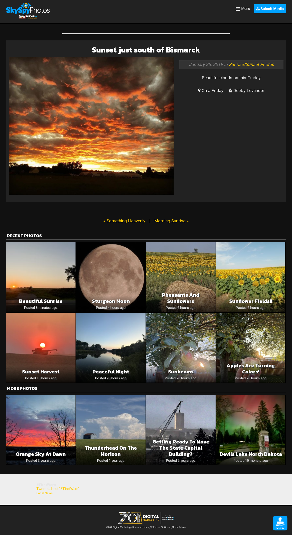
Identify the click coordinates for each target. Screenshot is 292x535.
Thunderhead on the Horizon (111, 451)
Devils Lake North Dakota (251, 454)
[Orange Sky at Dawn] (41, 430)
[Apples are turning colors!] (251, 347)
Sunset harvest (41, 372)
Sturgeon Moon (111, 301)
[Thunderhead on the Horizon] (111, 430)
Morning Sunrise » (171, 220)
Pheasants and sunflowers (180, 298)
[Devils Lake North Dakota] (251, 430)
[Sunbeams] (181, 347)
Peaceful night (110, 372)
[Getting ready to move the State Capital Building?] (181, 430)
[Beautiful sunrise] (41, 277)
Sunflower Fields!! (250, 301)
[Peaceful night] (111, 347)
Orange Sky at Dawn (41, 454)
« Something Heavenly (124, 220)
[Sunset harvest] (41, 347)
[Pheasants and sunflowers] (181, 277)
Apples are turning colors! (251, 368)
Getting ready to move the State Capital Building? (180, 448)
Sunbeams (180, 372)
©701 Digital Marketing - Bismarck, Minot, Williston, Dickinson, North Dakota (146, 527)
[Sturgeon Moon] (111, 277)
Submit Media (272, 9)
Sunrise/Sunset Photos (251, 64)
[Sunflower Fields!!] (251, 277)
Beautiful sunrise (41, 301)
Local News (44, 493)
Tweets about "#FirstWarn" (57, 489)
